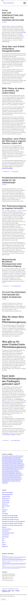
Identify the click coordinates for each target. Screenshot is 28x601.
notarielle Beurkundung (11, 468)
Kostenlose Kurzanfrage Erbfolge (10, 515)
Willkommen (5, 546)
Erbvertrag (21, 464)
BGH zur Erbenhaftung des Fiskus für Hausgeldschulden (13, 16)
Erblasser (16, 462)
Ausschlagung (20, 456)
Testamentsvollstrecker (7, 478)
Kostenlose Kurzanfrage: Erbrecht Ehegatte (12, 523)
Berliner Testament (13, 458)
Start (3, 538)
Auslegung (14, 456)
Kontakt (4, 511)
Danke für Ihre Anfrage (7, 492)
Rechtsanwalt (5, 537)
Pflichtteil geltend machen (8, 533)
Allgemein (4, 22)
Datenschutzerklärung (7, 494)
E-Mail (21, 460)
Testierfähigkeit (5, 480)
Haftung (9, 466)
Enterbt (8, 462)
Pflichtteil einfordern (6, 529)
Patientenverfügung (6, 472)
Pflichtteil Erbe (5, 531)
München (4, 527)
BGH (19, 458)
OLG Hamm (5, 470)
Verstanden (3, 599)
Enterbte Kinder (5, 502)
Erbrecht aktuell (5, 506)
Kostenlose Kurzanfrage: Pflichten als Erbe (12, 525)
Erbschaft (4, 464)
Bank (4, 458)
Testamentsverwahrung (16, 476)
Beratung (7, 458)
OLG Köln (10, 470)
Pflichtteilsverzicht (14, 474)
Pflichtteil (12, 163)
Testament (20, 474)
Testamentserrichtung (6, 476)
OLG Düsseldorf (19, 468)
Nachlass (21, 466)
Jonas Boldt (15, 171)
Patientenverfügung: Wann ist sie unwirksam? (14, 180)
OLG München (15, 470)
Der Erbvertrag (4, 555)
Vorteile (18, 480)
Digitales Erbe (16, 460)
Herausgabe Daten (15, 466)
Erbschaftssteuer (10, 464)
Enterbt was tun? (6, 498)
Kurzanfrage (5, 513)
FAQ (3, 508)
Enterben (4, 462)
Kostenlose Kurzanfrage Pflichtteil (10, 517)
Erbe (12, 462)
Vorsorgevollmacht (12, 480)
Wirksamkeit (5, 482)
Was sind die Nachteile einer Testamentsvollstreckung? (11, 568)
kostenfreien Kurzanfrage (9, 434)
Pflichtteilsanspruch (6, 474)
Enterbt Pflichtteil (6, 496)
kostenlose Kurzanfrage (7, 168)
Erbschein (16, 464)
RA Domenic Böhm (17, 286)
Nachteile (4, 468)
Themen (4, 544)
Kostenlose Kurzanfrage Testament (10, 519)
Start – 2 (4, 542)
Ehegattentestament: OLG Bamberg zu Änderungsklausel (11, 558)
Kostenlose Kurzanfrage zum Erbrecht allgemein (13, 521)
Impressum (4, 509)
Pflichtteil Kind (5, 535)
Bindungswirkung (6, 460)
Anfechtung (5, 456)
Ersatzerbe (5, 466)
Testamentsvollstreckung (16, 478)
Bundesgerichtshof (20, 399)
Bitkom (11, 460)
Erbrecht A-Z (5, 504)
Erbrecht (20, 462)
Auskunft (9, 456)
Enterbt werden (5, 500)
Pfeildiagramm (13, 472)
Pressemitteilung (5, 41)
